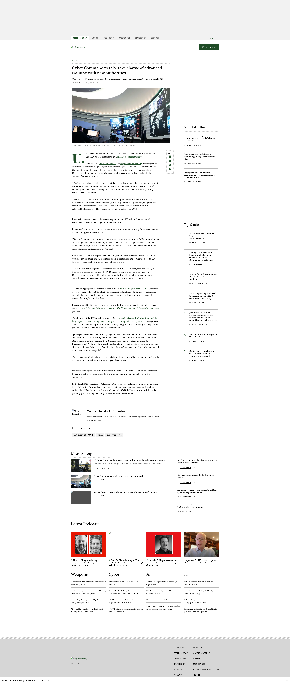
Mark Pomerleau (80, 83)
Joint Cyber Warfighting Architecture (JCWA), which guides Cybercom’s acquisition (120, 308)
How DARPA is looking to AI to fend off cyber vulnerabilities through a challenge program (126, 563)
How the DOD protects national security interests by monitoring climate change (162, 563)
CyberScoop (124, 38)
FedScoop (109, 38)
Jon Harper (197, 264)
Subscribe (210, 47)
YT (207, 674)
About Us (76, 663)
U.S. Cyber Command (84, 435)
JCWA (100, 435)
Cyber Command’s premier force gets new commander (119, 476)
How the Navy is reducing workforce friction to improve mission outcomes (84, 563)
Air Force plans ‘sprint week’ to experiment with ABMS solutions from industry (202, 296)
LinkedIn (203, 674)
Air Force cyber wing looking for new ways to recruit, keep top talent (198, 461)
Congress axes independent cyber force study (195, 476)
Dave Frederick (114, 435)
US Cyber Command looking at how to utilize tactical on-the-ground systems (129, 460)
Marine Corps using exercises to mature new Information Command (125, 492)
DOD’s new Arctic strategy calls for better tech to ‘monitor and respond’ (201, 353)
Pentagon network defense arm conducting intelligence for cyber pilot (199, 157)
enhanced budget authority (129, 156)
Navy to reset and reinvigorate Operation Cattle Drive (203, 335)
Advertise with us (201, 653)
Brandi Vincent (198, 243)
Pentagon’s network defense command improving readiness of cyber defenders (199, 175)
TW (198, 674)
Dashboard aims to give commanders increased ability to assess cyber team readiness (199, 138)
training (109, 321)
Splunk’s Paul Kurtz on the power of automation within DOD (200, 561)
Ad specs (197, 658)
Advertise (212, 38)
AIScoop (96, 38)
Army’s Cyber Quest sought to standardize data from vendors (203, 277)
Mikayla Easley (198, 303)
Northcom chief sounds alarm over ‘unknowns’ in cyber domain (193, 506)
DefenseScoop (80, 38)
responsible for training (131, 163)
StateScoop (140, 38)
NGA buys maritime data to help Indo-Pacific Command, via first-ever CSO (202, 236)
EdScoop (155, 38)
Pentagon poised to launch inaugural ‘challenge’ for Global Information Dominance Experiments (201, 256)
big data (100, 321)
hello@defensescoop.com (206, 669)
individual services (107, 163)
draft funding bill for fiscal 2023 (134, 288)
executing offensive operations (130, 321)
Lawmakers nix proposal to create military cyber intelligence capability (197, 491)
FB (194, 674)
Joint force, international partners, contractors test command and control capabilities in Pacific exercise (203, 316)
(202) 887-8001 (199, 664)
